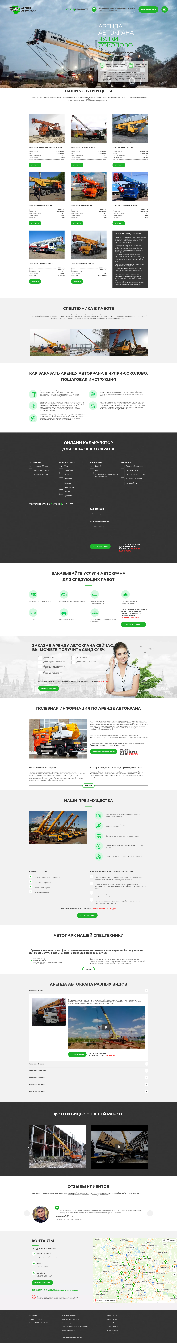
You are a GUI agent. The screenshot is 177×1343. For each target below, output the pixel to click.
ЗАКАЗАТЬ (35, 165)
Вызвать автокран (148, 9)
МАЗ (97, 470)
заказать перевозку (42, 1282)
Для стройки (48, 657)
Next (86, 1147)
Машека (67, 474)
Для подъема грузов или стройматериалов (54, 667)
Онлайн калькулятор (68, 1323)
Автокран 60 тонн (112, 1330)
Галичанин (69, 487)
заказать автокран (133, 624)
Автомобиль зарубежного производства (106, 475)
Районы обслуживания (38, 1323)
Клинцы (67, 483)
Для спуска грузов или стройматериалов (53, 672)
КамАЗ (98, 466)
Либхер (67, 491)
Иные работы (132, 483)
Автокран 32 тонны (112, 1323)
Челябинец (69, 470)
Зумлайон (68, 496)
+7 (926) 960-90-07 (44, 1276)
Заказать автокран (100, 546)
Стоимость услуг (35, 1319)
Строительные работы (135, 474)
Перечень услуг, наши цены (70, 1319)
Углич (66, 466)
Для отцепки (82, 657)
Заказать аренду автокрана (103, 751)
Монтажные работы (134, 479)
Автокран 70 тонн (112, 1334)
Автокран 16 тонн (41, 466)
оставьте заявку (77, 1054)
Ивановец (68, 479)
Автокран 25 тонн (41, 470)
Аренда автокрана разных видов (72, 1337)
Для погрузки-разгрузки (54, 662)
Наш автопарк (66, 1334)
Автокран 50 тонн (41, 474)
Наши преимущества (68, 1330)
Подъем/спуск (132, 470)
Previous (28, 1147)
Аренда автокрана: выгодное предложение (75, 1326)
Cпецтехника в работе (68, 1315)
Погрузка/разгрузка (134, 466)
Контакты (33, 1315)
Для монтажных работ (86, 662)
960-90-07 (77, 9)
